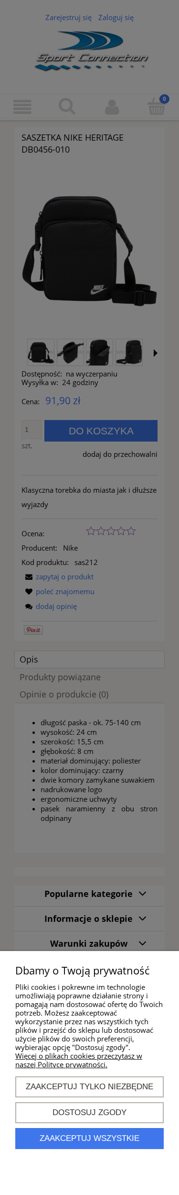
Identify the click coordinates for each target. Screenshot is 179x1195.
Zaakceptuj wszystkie (89, 1138)
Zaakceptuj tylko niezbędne (89, 1086)
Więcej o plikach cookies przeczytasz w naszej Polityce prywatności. (78, 1060)
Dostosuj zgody (89, 1112)
